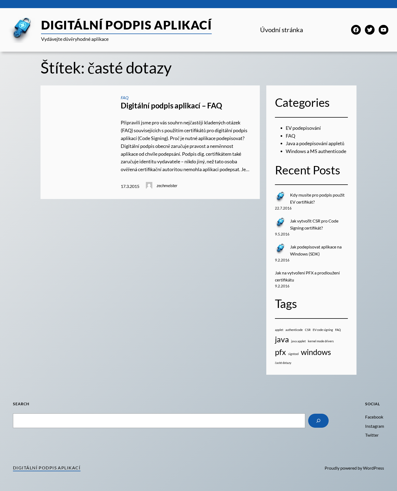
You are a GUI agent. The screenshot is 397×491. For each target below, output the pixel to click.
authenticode (294, 329)
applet (279, 329)
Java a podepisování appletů (315, 143)
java (282, 339)
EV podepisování (303, 128)
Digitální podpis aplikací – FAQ (171, 105)
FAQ (125, 97)
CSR (308, 329)
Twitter (372, 434)
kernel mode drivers (321, 341)
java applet (298, 341)
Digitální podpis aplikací (126, 25)
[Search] (318, 420)
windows (316, 352)
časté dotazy (283, 362)
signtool (293, 354)
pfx (280, 352)
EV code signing (323, 329)
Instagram (374, 426)
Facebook (374, 416)
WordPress (373, 467)
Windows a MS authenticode (316, 151)
